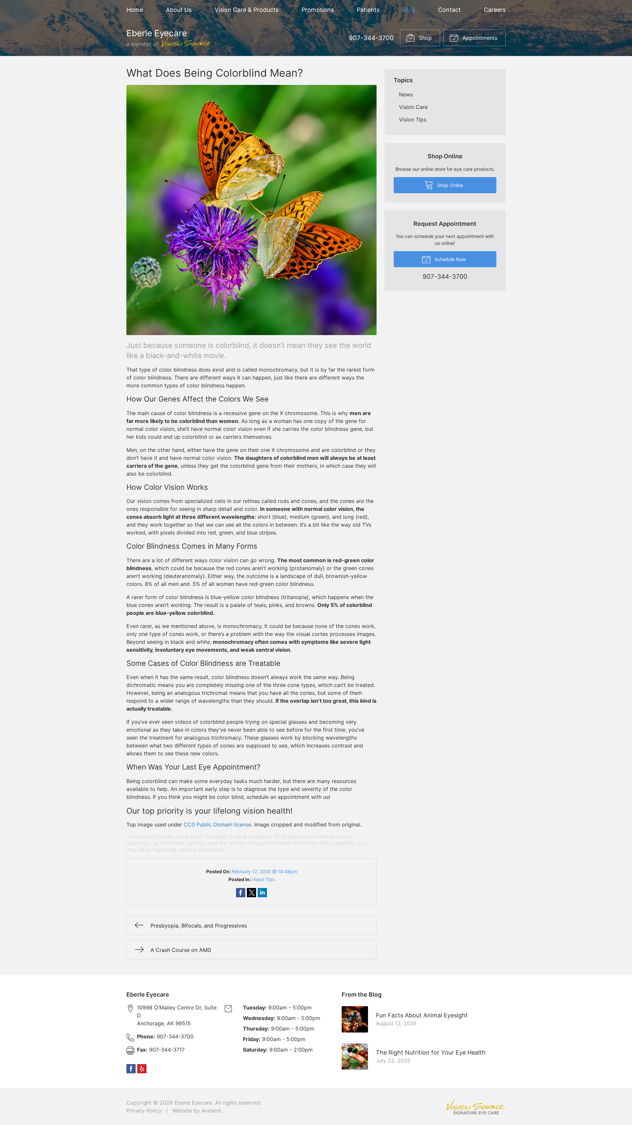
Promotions (318, 9)
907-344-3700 (371, 38)
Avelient (211, 1110)
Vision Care (413, 107)
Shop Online (449, 185)
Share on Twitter (251, 892)
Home (134, 9)
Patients (368, 9)
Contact (449, 9)
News (406, 94)
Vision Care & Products (246, 9)
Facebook (131, 1068)
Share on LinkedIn (262, 892)
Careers (495, 9)
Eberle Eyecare (193, 1102)
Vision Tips (263, 879)
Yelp (141, 1068)
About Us (179, 9)
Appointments (479, 38)
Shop (424, 38)
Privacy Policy (144, 1110)
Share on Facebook (240, 892)
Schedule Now (449, 259)
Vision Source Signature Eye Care (476, 1106)
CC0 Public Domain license (217, 824)
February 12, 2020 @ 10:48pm (264, 871)
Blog (409, 9)
